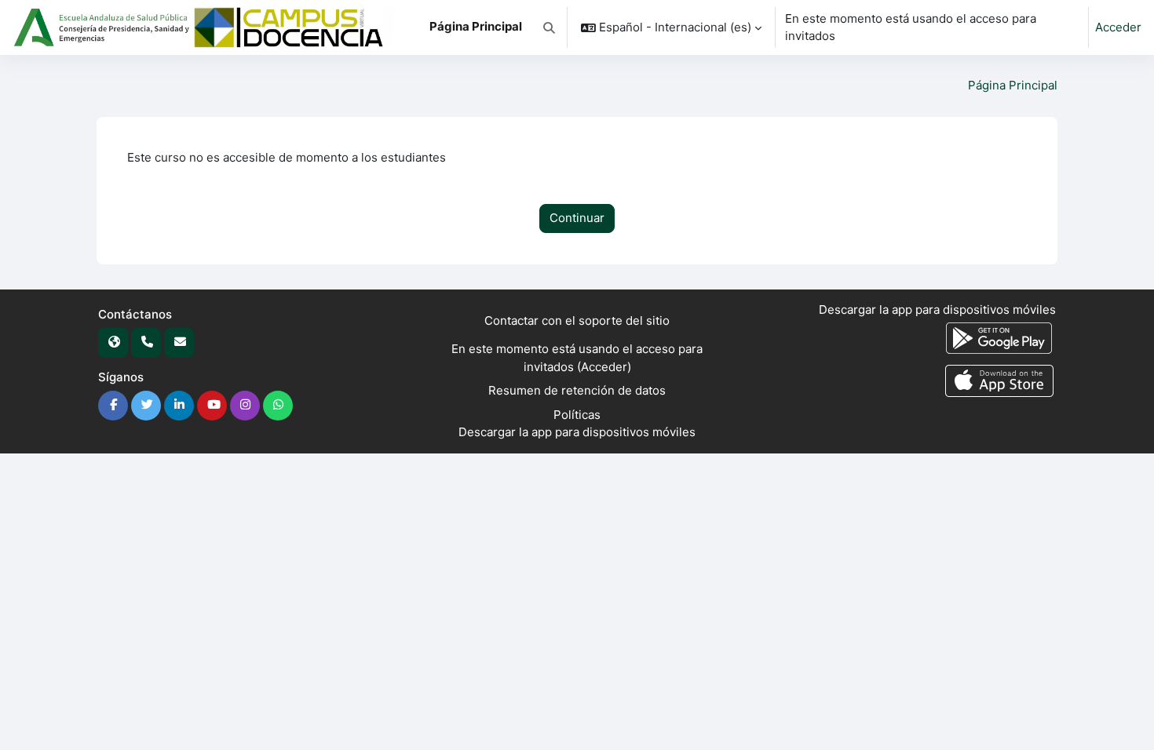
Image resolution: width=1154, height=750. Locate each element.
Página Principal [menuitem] (475, 26)
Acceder (1118, 27)
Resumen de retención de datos (577, 390)
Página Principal (1012, 85)
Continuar (577, 217)
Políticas (577, 414)
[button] (549, 27)
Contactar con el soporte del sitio (577, 320)
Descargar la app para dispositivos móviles (577, 431)
